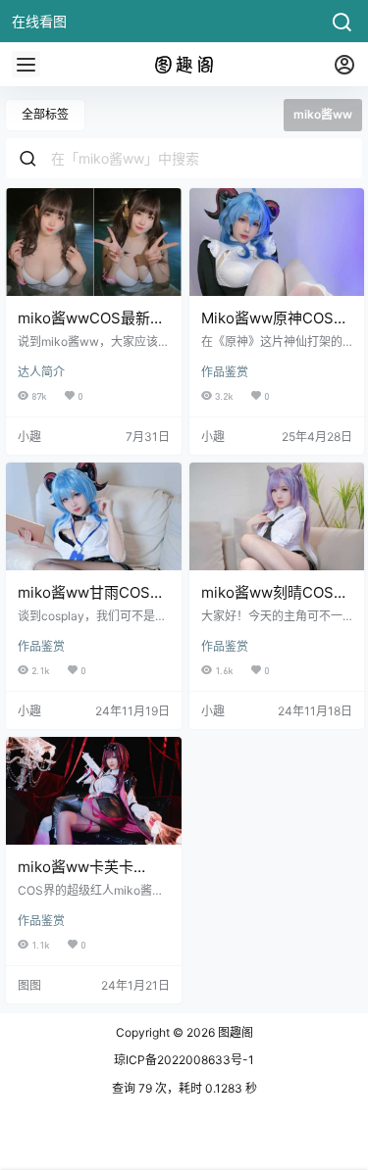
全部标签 (45, 114)
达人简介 (41, 372)
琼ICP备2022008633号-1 (184, 1059)
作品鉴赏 (224, 372)
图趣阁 (234, 1032)
